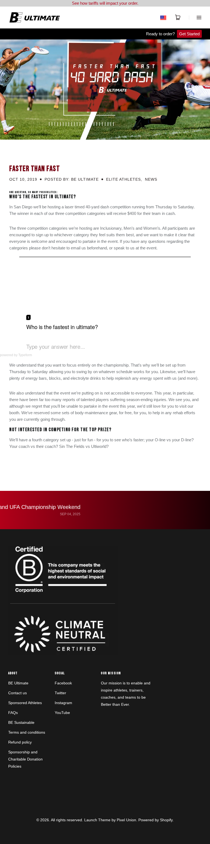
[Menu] (195, 17)
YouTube (62, 712)
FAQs (13, 712)
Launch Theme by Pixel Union (110, 820)
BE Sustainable (21, 722)
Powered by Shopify (155, 820)
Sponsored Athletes (25, 703)
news (151, 179)
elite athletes (123, 179)
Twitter (60, 693)
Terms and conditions (26, 732)
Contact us (17, 693)
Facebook (63, 683)
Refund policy (20, 742)
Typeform (25, 355)
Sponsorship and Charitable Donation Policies (25, 759)
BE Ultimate (18, 683)
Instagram (63, 703)
